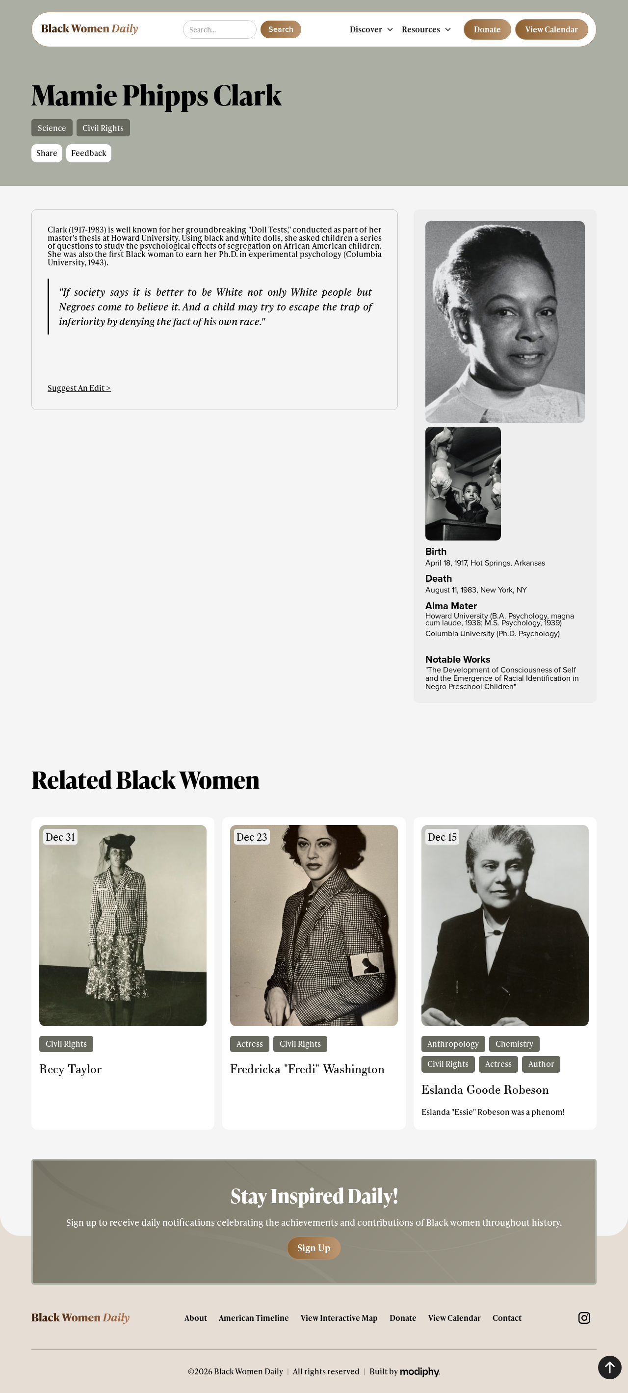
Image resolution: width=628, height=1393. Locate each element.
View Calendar (454, 1317)
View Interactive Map (339, 1317)
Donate (403, 1317)
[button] (372, 29)
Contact (507, 1317)
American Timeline (254, 1317)
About (195, 1317)
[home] (89, 29)
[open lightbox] (505, 322)
